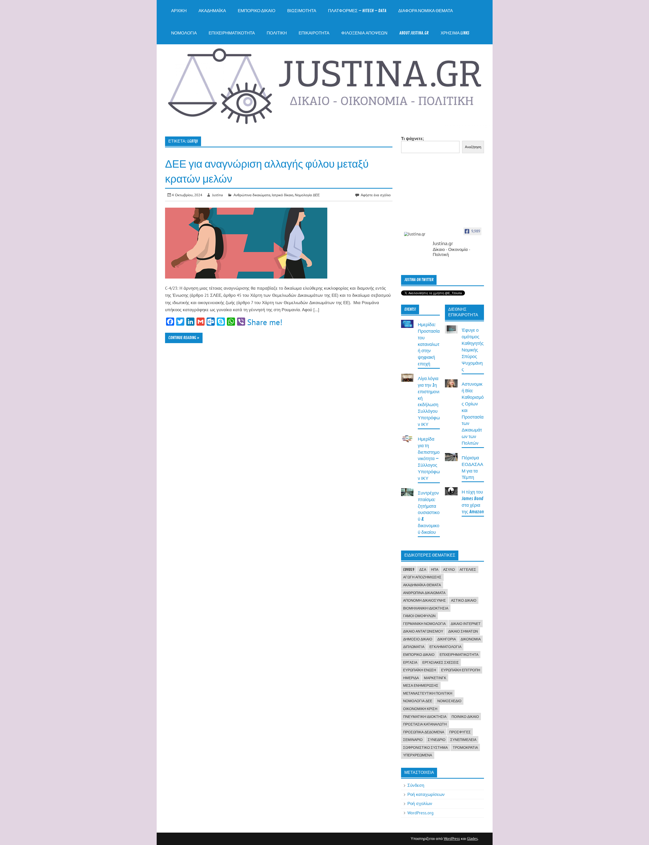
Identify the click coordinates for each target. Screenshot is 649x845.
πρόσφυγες (460, 732)
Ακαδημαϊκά (212, 10)
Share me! (264, 322)
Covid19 (408, 569)
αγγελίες (468, 569)
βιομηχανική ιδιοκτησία (425, 608)
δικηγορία (446, 639)
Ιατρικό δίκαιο (282, 194)
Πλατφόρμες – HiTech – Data (357, 10)
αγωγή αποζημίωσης (422, 577)
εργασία (410, 662)
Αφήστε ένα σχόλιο (376, 194)
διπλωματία (413, 646)
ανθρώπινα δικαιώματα (424, 593)
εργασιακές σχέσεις (440, 662)
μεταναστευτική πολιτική (427, 693)
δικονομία (471, 639)
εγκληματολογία (445, 646)
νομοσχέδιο (449, 701)
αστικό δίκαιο (463, 600)
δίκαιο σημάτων (463, 631)
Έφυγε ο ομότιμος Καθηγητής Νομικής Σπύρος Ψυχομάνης (473, 349)
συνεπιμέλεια (463, 739)
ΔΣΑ (422, 569)
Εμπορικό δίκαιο (256, 10)
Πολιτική (277, 33)
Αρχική (179, 10)
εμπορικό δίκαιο (419, 654)
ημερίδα (411, 678)
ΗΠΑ (434, 569)
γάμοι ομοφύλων (419, 616)
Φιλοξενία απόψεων (364, 33)
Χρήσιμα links (455, 33)
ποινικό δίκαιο (465, 716)
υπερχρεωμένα (417, 755)
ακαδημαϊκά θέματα (422, 585)
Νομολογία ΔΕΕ (307, 194)
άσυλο (449, 569)
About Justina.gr (414, 33)
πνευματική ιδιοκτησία (424, 716)
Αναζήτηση (473, 147)
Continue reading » (183, 337)
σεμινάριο (413, 739)
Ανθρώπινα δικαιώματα (251, 194)
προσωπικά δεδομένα (423, 732)
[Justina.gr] (417, 234)
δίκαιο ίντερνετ (466, 623)
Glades (472, 838)
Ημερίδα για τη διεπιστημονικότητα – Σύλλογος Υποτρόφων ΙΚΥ (429, 458)
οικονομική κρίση (420, 708)
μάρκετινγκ (435, 678)
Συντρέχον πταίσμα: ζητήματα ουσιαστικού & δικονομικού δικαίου (429, 512)
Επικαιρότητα (314, 33)
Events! (410, 309)
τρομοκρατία (465, 747)
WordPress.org (420, 813)
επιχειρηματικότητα (459, 654)
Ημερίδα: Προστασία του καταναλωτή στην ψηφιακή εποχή (429, 344)
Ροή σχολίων (419, 803)
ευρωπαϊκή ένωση (419, 670)
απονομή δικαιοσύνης (424, 600)
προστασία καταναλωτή (425, 724)
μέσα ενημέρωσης (420, 685)
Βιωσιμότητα (301, 10)
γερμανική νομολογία (424, 623)
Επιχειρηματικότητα (232, 33)
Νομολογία (184, 33)
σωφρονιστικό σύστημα (425, 747)
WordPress (452, 838)
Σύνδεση (415, 785)
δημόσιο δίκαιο (417, 639)
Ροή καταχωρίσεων (426, 794)
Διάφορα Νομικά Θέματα (425, 10)
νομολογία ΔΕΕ (417, 701)
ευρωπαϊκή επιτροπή (460, 670)
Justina (217, 194)
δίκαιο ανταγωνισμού (423, 631)
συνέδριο (436, 739)
